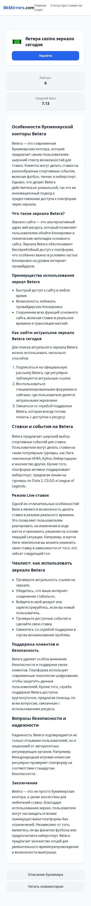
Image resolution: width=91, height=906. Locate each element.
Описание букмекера (45, 874)
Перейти (45, 56)
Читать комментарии (45, 886)
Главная (40, 5)
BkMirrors (18, 7)
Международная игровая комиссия (41, 757)
